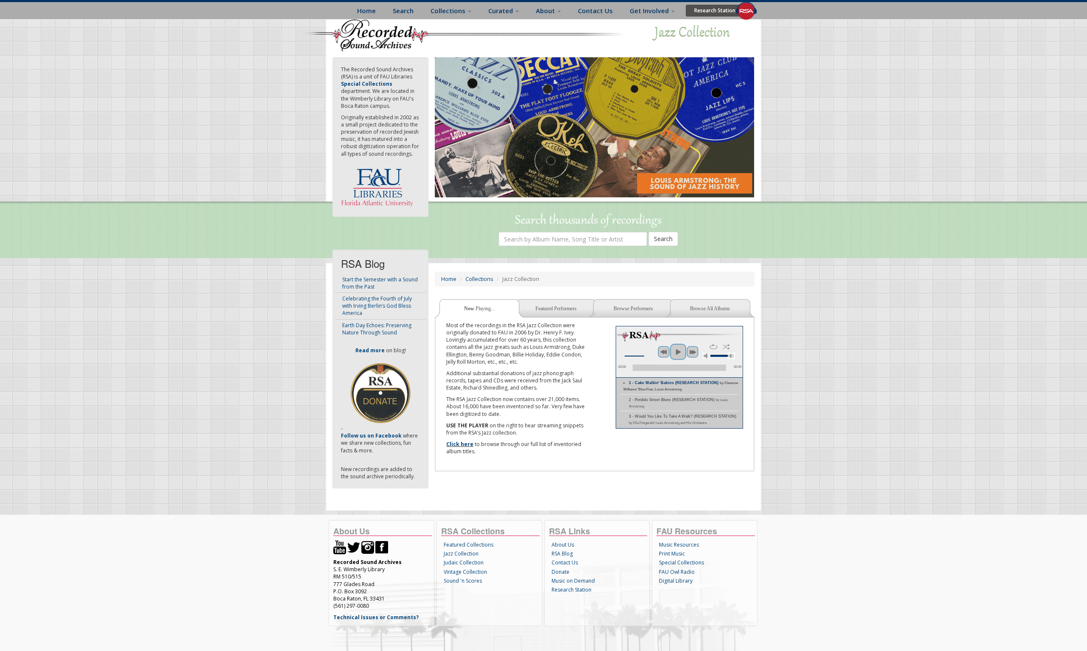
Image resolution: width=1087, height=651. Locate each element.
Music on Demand (573, 580)
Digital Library (676, 580)
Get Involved (650, 10)
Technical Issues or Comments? (376, 617)
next (692, 352)
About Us (563, 544)
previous (664, 352)
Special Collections (681, 562)
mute (706, 356)
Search (403, 10)
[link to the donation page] (380, 392)
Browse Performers (633, 308)
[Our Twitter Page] (353, 546)
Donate (560, 571)
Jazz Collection (461, 553)
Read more (370, 350)
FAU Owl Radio (677, 571)
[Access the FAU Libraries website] (379, 184)
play (678, 351)
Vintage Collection (465, 571)
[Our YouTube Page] (339, 546)
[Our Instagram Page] (367, 546)
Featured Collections (468, 544)
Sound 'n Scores (463, 580)
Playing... (479, 308)
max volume (731, 356)
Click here (459, 444)
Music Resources (679, 544)
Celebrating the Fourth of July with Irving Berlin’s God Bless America (377, 306)
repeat (713, 347)
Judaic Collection (464, 562)
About (546, 10)
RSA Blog (562, 553)
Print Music (672, 553)
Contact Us (595, 10)
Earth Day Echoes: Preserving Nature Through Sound (376, 329)
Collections (449, 10)
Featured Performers (556, 308)
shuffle (726, 347)
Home (366, 10)
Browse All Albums (710, 308)
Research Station (714, 10)
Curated (501, 10)
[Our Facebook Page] (381, 546)
